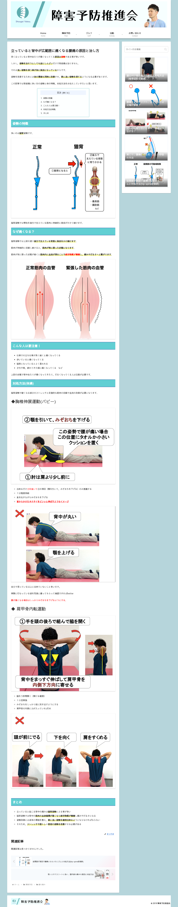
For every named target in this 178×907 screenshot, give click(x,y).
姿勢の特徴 (47, 98)
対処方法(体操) (49, 109)
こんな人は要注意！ (51, 105)
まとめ (46, 113)
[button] (165, 49)
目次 (59, 92)
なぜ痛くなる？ (49, 102)
